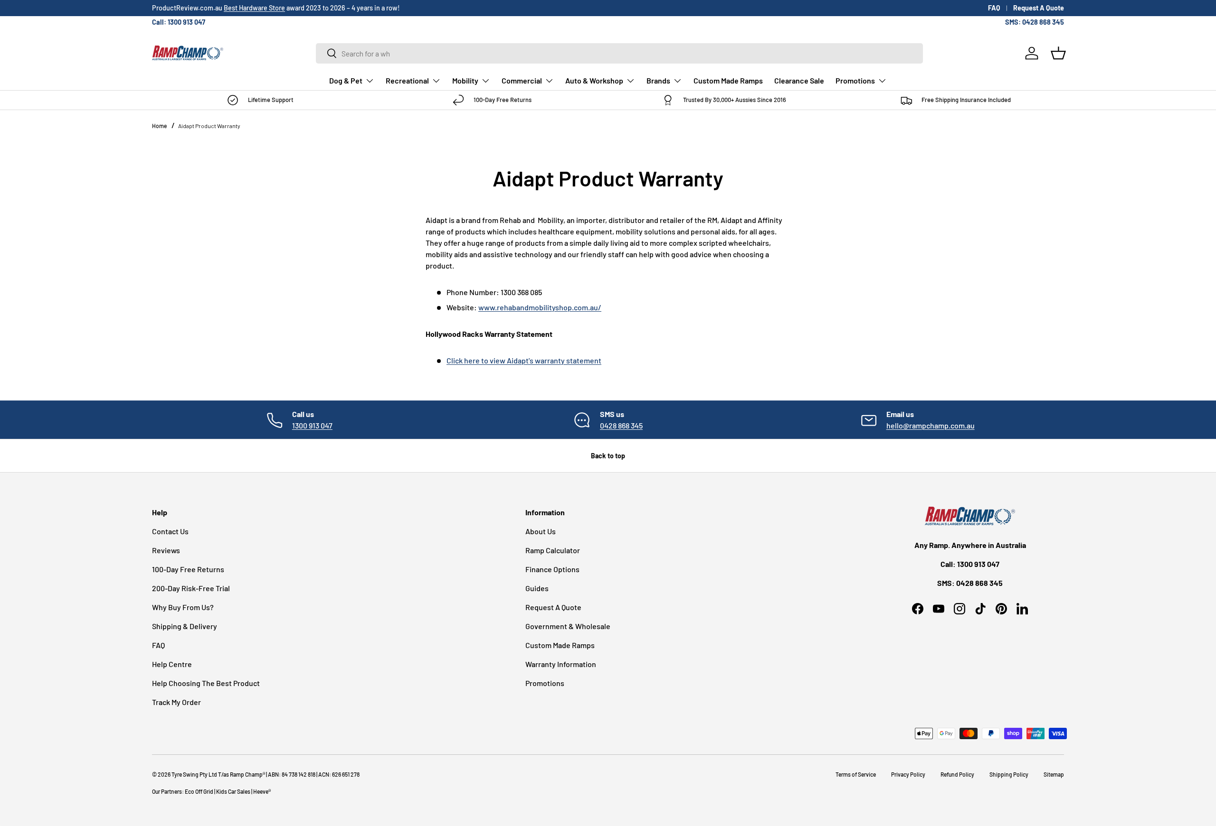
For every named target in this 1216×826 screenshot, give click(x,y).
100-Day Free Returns (188, 569)
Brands (658, 80)
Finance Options (552, 569)
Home (159, 125)
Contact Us (170, 531)
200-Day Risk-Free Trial (191, 588)
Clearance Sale (799, 80)
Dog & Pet (345, 80)
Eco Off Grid (199, 791)
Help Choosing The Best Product (206, 682)
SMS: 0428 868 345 (1034, 22)
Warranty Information (560, 663)
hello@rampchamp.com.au (930, 425)
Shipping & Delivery (184, 626)
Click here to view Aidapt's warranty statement (523, 360)
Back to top (608, 456)
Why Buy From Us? (183, 607)
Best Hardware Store (254, 8)
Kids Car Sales (233, 791)
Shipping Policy (1008, 774)
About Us (540, 531)
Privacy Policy (908, 774)
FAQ (994, 8)
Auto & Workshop (594, 80)
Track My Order (176, 701)
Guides (537, 588)
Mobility (465, 80)
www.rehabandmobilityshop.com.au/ (539, 307)
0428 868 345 (621, 425)
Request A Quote (1038, 8)
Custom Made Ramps (728, 80)
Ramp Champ (246, 774)
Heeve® (262, 791)
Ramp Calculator (552, 550)
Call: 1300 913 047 (178, 22)
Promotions (855, 80)
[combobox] (619, 53)
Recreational (407, 80)
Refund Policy (957, 774)
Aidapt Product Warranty (209, 125)
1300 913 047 (312, 425)
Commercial (522, 80)
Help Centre (172, 663)
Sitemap (1054, 774)
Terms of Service (856, 774)
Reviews (166, 550)
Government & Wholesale (567, 626)
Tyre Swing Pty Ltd (194, 774)
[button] (1058, 53)
